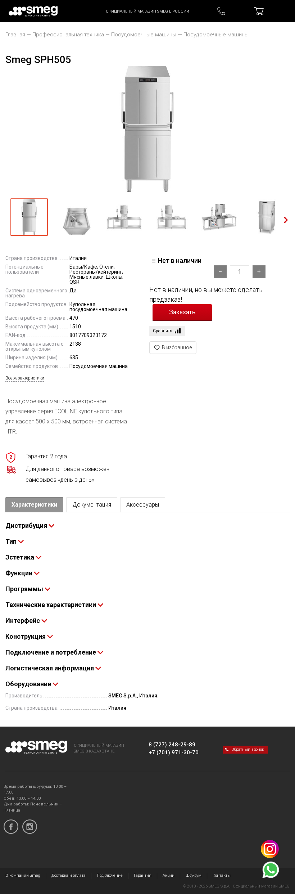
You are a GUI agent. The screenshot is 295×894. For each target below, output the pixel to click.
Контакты (222, 875)
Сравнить (162, 330)
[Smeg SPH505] (147, 129)
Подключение (110, 875)
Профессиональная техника (68, 34)
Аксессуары (142, 504)
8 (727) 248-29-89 (172, 744)
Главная (15, 34)
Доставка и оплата (68, 875)
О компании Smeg (22, 875)
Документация (91, 504)
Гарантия (142, 875)
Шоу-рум (193, 875)
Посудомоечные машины (143, 34)
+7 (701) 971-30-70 (174, 752)
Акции (168, 875)
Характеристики (34, 504)
